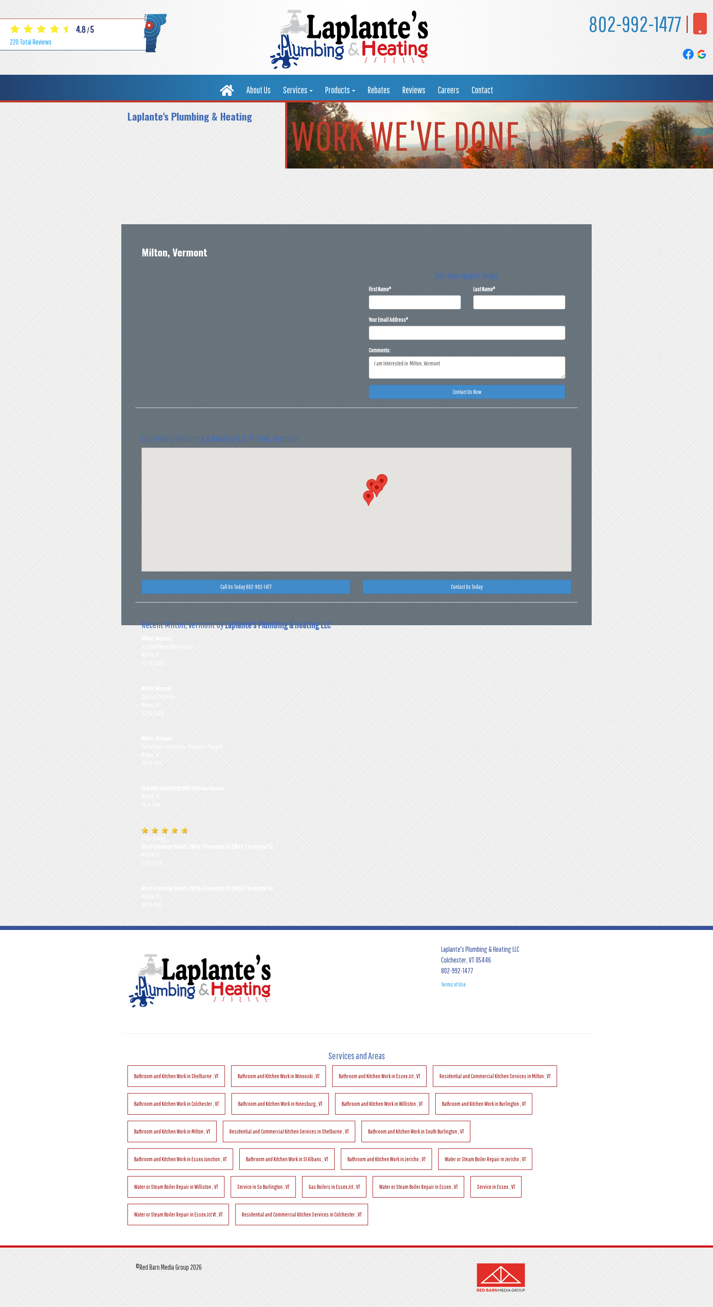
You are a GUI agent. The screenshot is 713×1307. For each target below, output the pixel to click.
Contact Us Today (467, 587)
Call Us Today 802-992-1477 (246, 587)
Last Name (484, 289)
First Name (380, 289)
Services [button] (296, 90)
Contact (482, 90)
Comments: (380, 350)
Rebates (379, 90)
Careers (448, 90)
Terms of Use (453, 984)
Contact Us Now (467, 392)
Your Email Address (388, 319)
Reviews (413, 90)
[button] (368, 498)
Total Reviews (31, 42)
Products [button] (338, 90)
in (176, 1076)
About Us (258, 90)
